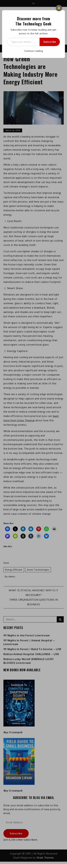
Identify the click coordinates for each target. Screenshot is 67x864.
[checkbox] (59, 8)
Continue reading (33, 51)
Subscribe (49, 41)
